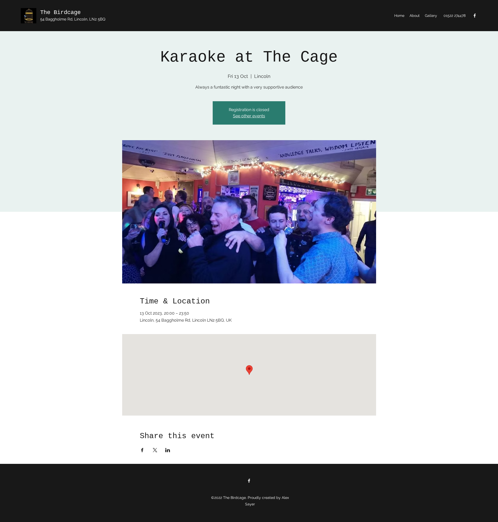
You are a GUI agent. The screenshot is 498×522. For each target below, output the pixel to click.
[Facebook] (474, 15)
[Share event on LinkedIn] (167, 450)
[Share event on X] (155, 450)
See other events (249, 115)
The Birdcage (60, 12)
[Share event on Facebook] (142, 450)
